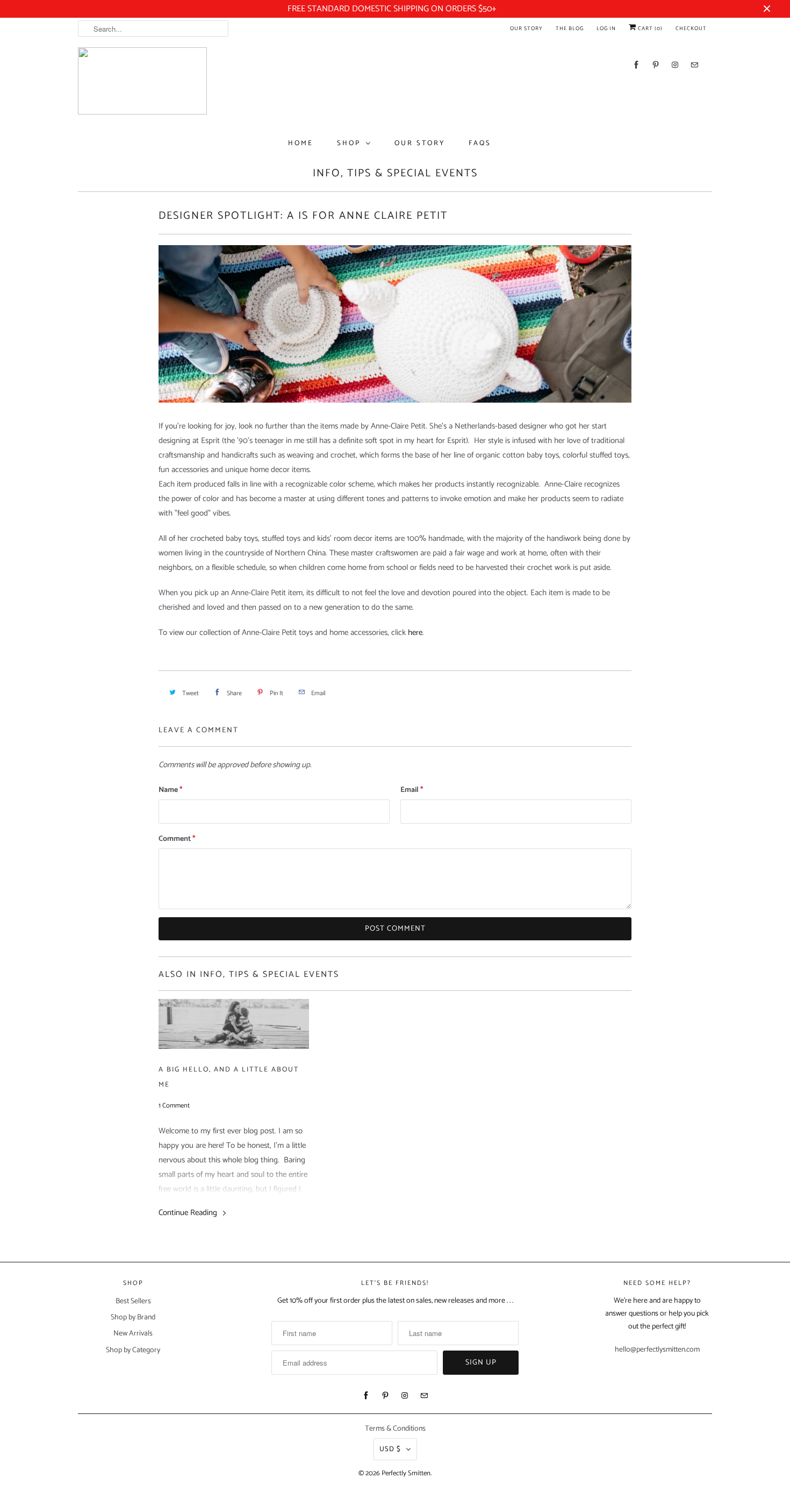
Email (411, 790)
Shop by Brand (133, 1317)
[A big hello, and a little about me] (234, 1026)
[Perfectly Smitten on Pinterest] (656, 65)
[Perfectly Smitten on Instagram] (675, 65)
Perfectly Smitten (406, 1473)
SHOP (349, 143)
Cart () (649, 28)
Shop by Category (133, 1350)
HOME (300, 143)
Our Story (526, 28)
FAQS (480, 143)
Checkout (691, 28)
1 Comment (174, 1105)
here (415, 632)
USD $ (390, 1449)
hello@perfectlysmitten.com (657, 1350)
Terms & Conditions (395, 1429)
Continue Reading (189, 1212)
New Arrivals (133, 1333)
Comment (177, 839)
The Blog (570, 28)
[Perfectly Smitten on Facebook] (636, 65)
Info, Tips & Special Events (395, 173)
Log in (606, 28)
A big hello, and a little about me (229, 1077)
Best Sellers (133, 1301)
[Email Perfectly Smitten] (694, 65)
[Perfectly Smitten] (142, 83)
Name (170, 790)
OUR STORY (419, 143)
